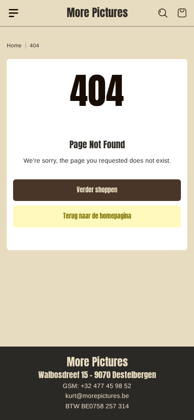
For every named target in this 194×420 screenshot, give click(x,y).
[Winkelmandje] (177, 13)
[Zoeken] (157, 13)
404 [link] (34, 45)
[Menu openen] (17, 13)
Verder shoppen (97, 190)
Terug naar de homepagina (97, 216)
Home (14, 45)
